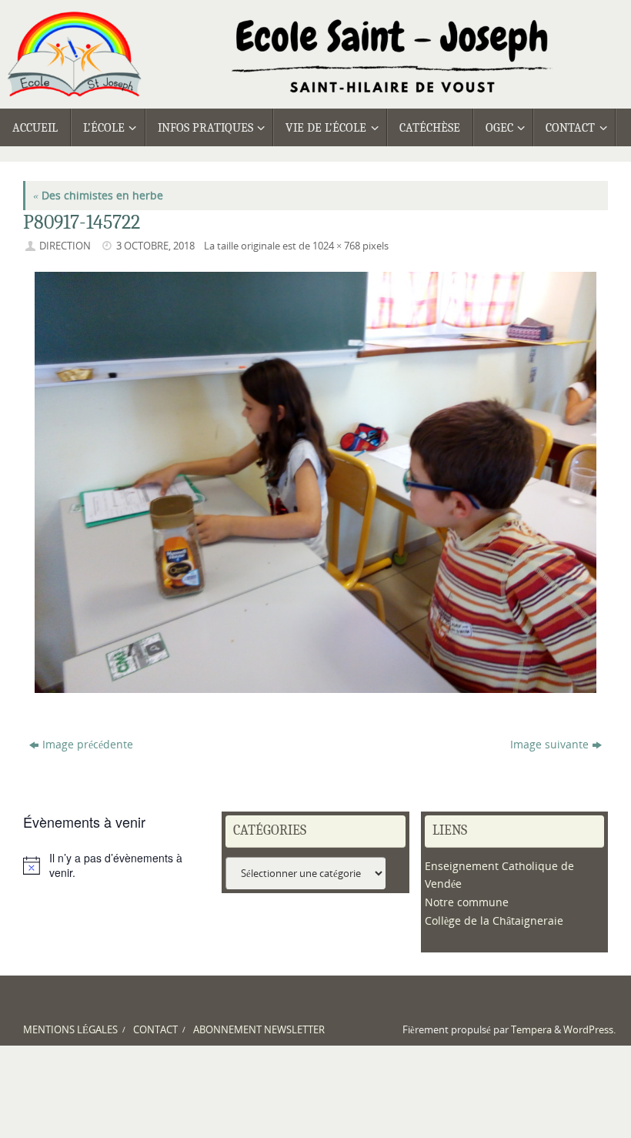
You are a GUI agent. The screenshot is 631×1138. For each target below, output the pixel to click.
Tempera (531, 1029)
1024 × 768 (336, 246)
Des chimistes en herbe (98, 195)
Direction (65, 246)
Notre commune (467, 902)
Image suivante (549, 744)
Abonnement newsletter (259, 1029)
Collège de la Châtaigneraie (494, 920)
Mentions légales (70, 1029)
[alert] (116, 866)
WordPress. (589, 1029)
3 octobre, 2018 (155, 246)
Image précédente (87, 744)
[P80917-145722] (315, 482)
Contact (155, 1029)
